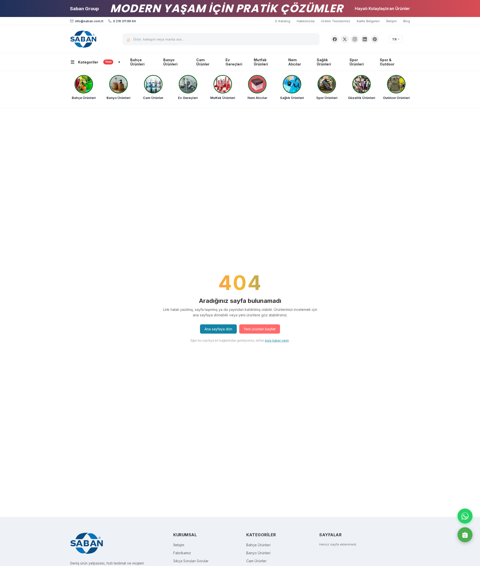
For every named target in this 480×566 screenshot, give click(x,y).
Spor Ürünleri (357, 62)
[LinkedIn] (365, 39)
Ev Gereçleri (234, 62)
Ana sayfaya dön (218, 329)
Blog (406, 21)
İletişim (391, 21)
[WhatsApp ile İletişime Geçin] (465, 516)
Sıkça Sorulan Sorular (190, 561)
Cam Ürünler (203, 62)
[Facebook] (335, 39)
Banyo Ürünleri (170, 62)
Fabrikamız (182, 553)
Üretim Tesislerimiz (335, 21)
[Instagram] (355, 39)
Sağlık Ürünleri (324, 62)
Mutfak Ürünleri (261, 62)
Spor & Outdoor (387, 62)
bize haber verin (277, 340)
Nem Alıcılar (294, 62)
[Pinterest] (375, 39)
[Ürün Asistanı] (465, 534)
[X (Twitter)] (345, 39)
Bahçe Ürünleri (137, 62)
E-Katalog (282, 21)
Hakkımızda (305, 21)
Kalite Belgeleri (368, 21)
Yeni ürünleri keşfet (260, 329)
